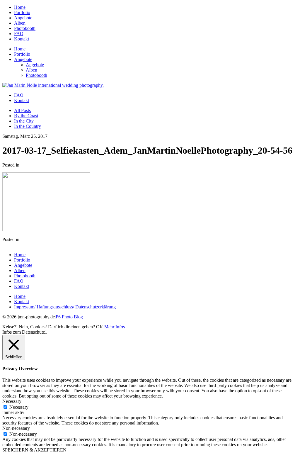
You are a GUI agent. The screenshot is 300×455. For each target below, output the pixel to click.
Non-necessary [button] (16, 428)
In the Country (27, 126)
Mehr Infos (114, 326)
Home (19, 7)
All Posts (22, 110)
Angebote (23, 17)
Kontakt (21, 38)
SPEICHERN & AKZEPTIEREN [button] (34, 449)
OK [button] (99, 326)
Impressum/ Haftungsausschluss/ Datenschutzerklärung (65, 306)
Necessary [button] (11, 401)
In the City (24, 120)
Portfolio (22, 12)
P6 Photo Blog (69, 316)
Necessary (18, 407)
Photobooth (24, 28)
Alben (19, 23)
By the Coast (26, 115)
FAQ (18, 33)
